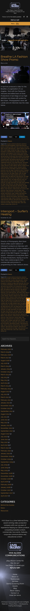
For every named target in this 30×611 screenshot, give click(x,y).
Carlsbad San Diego (15, 150)
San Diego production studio (18, 179)
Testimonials (15, 579)
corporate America (11, 151)
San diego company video (15, 173)
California (22, 148)
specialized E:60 (10, 191)
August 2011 (5, 414)
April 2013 (4, 383)
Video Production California (7, 199)
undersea (3, 194)
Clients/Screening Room (15, 584)
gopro (8, 159)
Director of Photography (18, 154)
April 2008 (4, 482)
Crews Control (23, 153)
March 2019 (5, 352)
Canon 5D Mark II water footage (12, 281)
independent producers (6, 162)
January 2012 (5, 403)
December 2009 (6, 456)
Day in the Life (9, 154)
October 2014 (5, 372)
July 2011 (4, 417)
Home (15, 574)
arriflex (11, 147)
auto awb (21, 147)
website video (8, 204)
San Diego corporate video (15, 174)
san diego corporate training (14, 301)
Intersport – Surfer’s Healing (14, 212)
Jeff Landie (25, 162)
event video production (23, 157)
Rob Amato (9, 171)
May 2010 (4, 442)
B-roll (25, 147)
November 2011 (6, 405)
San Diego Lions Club (9, 177)
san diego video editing (11, 182)
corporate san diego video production (15, 283)
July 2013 (4, 377)
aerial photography (11, 145)
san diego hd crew (13, 304)
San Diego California (21, 171)
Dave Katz (3, 154)
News (10, 141)
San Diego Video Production (7, 184)
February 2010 (6, 451)
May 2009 (4, 470)
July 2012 (4, 394)
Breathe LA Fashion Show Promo (14, 58)
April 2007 (4, 496)
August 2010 (5, 434)
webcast (3, 204)
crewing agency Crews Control (13, 153)
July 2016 (4, 363)
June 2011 (4, 420)
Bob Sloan (8, 280)
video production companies (19, 199)
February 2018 (6, 355)
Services (15, 581)
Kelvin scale (3, 164)
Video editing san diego (6, 198)
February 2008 (6, 484)
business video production (10, 148)
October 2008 (6, 479)
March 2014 (5, 374)
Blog (15, 588)
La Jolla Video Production (12, 164)
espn (11, 157)
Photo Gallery (15, 591)
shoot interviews (8, 188)
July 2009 (4, 465)
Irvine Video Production (17, 162)
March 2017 (5, 358)
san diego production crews (7, 306)
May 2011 (4, 422)
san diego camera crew (18, 300)
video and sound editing (11, 196)
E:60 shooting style (18, 286)
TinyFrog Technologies (15, 606)
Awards (15, 586)
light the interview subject (17, 294)
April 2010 (4, 445)
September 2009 (7, 462)
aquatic (2, 147)
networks (19, 165)
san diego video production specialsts (13, 185)
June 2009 (4, 468)
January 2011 (5, 425)
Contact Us (28, 305)
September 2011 (6, 411)
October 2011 (5, 408)
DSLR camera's (19, 156)
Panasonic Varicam (13, 167)
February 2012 (6, 400)
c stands (18, 148)
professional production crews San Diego (15, 298)
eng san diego (7, 157)
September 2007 (7, 493)
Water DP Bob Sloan (15, 202)
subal (13, 193)
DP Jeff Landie (12, 156)
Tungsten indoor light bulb (20, 193)
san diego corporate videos (14, 303)
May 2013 (4, 380)
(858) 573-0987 (15, 20)
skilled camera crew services (19, 188)
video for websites (16, 198)
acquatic (9, 143)
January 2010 (5, 453)
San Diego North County (20, 177)
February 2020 (6, 349)
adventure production (16, 143)
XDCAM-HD (14, 204)
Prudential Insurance (18, 170)
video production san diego (16, 201)
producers (18, 168)
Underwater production (11, 194)
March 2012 (5, 397)
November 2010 (6, 428)
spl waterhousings (18, 191)
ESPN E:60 (15, 157)
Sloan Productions (15, 5)
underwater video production (18, 321)
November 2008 (6, 476)
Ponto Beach (13, 168)
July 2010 (4, 436)
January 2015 (5, 369)
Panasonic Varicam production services (18, 297)
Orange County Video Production (21, 295)
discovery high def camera (20, 284)
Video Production (24, 198)
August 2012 (5, 391)
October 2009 (6, 459)
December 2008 (6, 473)
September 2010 (7, 431)
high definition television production (18, 159)
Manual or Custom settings (11, 165)
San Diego (14, 171)
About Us (15, 577)
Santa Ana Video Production (14, 187)
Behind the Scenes (7, 505)
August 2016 (5, 360)
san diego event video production (16, 176)
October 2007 (6, 490)
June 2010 (4, 439)
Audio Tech (16, 147)
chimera (22, 150)
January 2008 (5, 487)
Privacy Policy (13, 604)
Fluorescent (3, 159)
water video (23, 202)
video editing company (22, 196)
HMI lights (22, 160)
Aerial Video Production (21, 145)
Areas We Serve (15, 595)
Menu (13, 23)
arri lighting (7, 147)
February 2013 (6, 389)
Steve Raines (8, 193)
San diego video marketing (23, 182)
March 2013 (5, 386)
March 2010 (5, 448)
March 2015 (5, 366)
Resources (4, 511)
